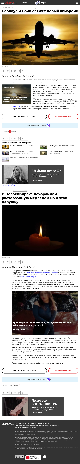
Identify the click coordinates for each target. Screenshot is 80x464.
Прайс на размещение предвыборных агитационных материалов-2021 (37, 425)
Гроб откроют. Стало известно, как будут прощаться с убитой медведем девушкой (42, 324)
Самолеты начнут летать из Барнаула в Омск (24, 157)
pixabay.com (5, 66)
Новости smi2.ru (8, 185)
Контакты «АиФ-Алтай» (22, 423)
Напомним (16, 107)
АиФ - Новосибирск (28, 277)
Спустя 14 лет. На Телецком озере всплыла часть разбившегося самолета (61, 146)
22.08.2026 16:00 (6, 191)
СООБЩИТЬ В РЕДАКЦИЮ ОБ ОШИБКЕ (25, 427)
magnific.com (6, 257)
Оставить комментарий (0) (63, 116)
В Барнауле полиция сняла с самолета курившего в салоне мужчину (22, 152)
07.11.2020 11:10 (6, 8)
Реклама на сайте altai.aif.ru (40, 423)
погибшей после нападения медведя (42, 273)
